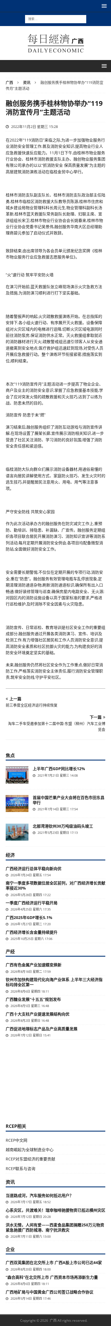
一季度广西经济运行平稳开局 (31, 902)
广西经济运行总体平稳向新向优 (33, 868)
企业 (10, 1249)
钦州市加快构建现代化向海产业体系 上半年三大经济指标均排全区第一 (54, 982)
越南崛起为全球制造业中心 (30, 1149)
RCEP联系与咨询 (20, 1168)
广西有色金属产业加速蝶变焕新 (33, 964)
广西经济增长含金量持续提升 (31, 932)
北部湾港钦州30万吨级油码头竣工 (63, 826)
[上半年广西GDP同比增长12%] (17, 774)
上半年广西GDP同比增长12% (59, 768)
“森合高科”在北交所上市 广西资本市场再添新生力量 (52, 1277)
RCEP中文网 (16, 1140)
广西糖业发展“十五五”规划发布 (33, 999)
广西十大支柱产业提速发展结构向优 (37, 1014)
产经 (10, 951)
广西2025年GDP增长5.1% (29, 917)
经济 (10, 855)
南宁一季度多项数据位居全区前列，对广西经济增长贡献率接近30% (55, 885)
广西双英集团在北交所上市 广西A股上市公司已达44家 (54, 1262)
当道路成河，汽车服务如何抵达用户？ (39, 1195)
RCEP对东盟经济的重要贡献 (30, 1159)
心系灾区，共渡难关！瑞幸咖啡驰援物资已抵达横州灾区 (55, 1210)
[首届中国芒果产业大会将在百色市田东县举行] (17, 803)
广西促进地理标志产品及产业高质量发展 (41, 1028)
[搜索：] (55, 18)
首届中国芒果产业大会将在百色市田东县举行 (68, 800)
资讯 (10, 1182)
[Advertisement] (55, 1080)
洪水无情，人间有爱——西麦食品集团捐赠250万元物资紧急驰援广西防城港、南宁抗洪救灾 (55, 1227)
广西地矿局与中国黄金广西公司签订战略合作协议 (49, 1292)
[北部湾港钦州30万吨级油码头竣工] (17, 832)
